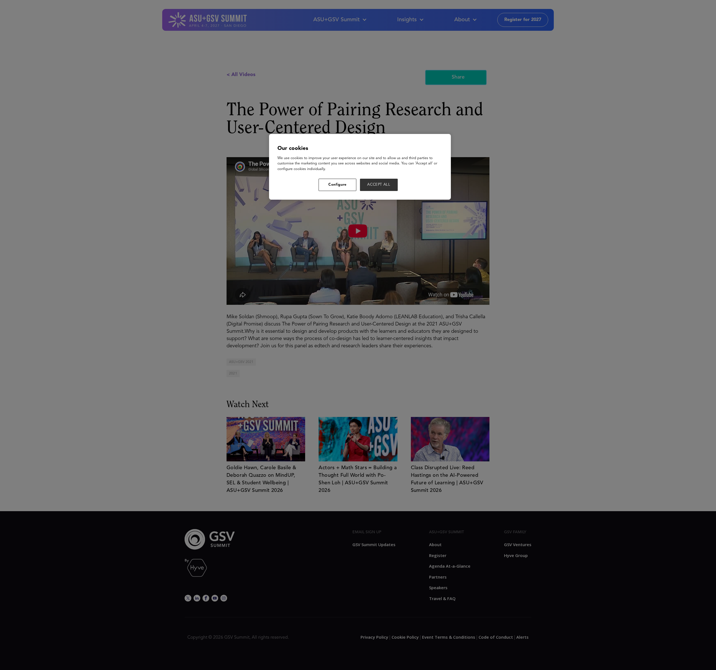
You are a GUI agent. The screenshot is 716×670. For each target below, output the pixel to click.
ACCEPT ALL (378, 185)
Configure (337, 185)
